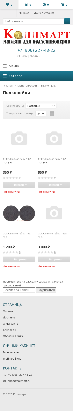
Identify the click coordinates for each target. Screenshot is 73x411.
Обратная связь (13, 336)
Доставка (9, 317)
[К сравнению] (27, 191)
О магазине (10, 323)
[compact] (64, 113)
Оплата (8, 311)
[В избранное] (33, 191)
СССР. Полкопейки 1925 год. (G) (17, 160)
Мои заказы (11, 352)
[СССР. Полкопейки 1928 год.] (54, 213)
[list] (58, 113)
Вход (26, 13)
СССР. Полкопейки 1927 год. (17, 235)
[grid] (52, 113)
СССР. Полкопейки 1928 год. (52, 235)
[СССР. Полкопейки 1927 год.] (19, 213)
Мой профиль (12, 358)
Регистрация (46, 13)
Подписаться (46, 290)
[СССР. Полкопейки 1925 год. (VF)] (54, 139)
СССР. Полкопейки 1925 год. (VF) (52, 160)
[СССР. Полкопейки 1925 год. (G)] (19, 139)
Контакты (9, 330)
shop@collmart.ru (19, 381)
